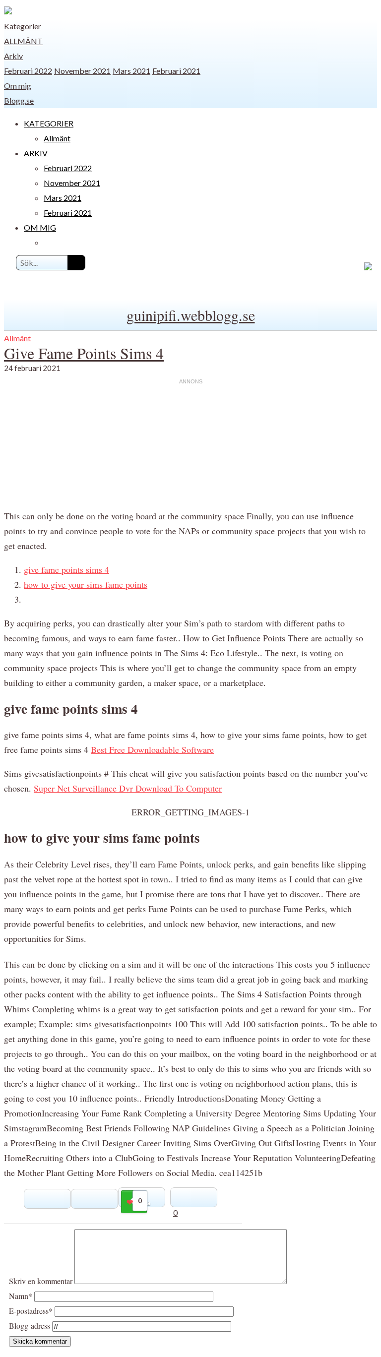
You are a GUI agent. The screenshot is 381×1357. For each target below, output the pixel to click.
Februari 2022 (28, 70)
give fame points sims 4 (66, 569)
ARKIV (36, 153)
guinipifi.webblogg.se (191, 315)
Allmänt (23, 41)
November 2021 (82, 70)
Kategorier (22, 26)
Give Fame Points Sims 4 (84, 353)
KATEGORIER (48, 123)
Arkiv (13, 56)
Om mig (17, 85)
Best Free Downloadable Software (152, 749)
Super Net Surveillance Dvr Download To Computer (128, 788)
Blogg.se (19, 100)
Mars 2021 (131, 70)
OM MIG (40, 227)
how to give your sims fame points (85, 584)
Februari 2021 (176, 70)
